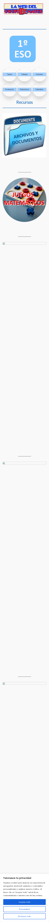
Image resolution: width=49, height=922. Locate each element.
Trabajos (24, 74)
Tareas (9, 74)
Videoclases (24, 89)
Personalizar (24, 909)
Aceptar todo (24, 902)
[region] (24, 898)
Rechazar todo (24, 916)
